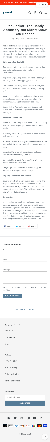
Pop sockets (8, 45)
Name (5, 249)
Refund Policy (11, 367)
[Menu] (45, 12)
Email (5, 259)
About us (9, 330)
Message (6, 269)
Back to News (26, 309)
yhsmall (28, 434)
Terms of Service (12, 380)
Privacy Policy (11, 361)
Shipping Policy (12, 374)
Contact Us (10, 337)
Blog (7, 344)
